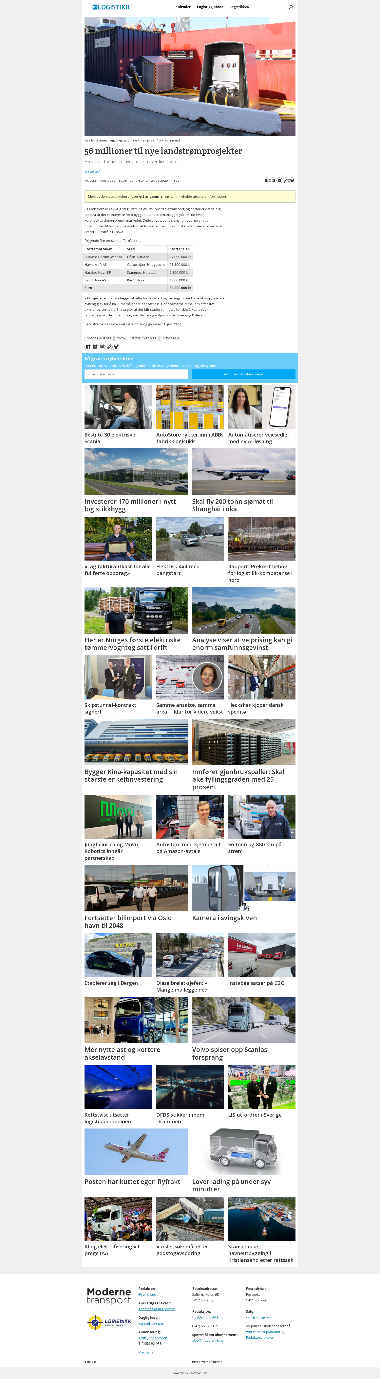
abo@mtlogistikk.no (208, 1340)
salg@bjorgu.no (258, 1317)
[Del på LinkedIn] (273, 180)
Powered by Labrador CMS (190, 1373)
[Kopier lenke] (286, 180)
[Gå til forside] (111, 7)
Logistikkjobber (210, 7)
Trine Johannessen (152, 1337)
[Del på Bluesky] (292, 180)
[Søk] (291, 7)
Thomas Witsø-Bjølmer (156, 1309)
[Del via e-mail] (279, 180)
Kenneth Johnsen (151, 1323)
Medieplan (146, 1352)
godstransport (99, 338)
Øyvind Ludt (148, 1294)
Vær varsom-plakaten (263, 1331)
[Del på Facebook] (267, 180)
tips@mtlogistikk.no (207, 1317)
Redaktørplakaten (260, 1337)
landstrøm (170, 338)
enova (121, 338)
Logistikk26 (239, 7)
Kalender (183, 7)
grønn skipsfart (144, 338)
